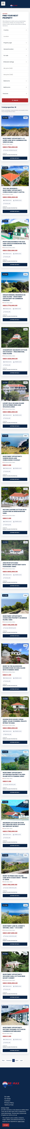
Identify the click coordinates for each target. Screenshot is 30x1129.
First (3, 1060)
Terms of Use (8, 1105)
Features (5, 93)
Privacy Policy (9, 1103)
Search (16, 100)
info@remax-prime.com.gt (9, 1115)
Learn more (21, 1121)
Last (21, 1060)
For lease (7, 1099)
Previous (8, 1060)
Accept (6, 1125)
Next (17, 1060)
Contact (7, 1101)
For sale (7, 1097)
